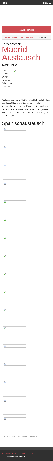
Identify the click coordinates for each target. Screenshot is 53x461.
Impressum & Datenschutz (13, 453)
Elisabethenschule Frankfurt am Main (18, 37)
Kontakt (30, 453)
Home (4, 3)
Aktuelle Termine (26, 29)
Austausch (16, 436)
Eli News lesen (41, 37)
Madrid (25, 436)
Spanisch (33, 436)
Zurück (5, 442)
